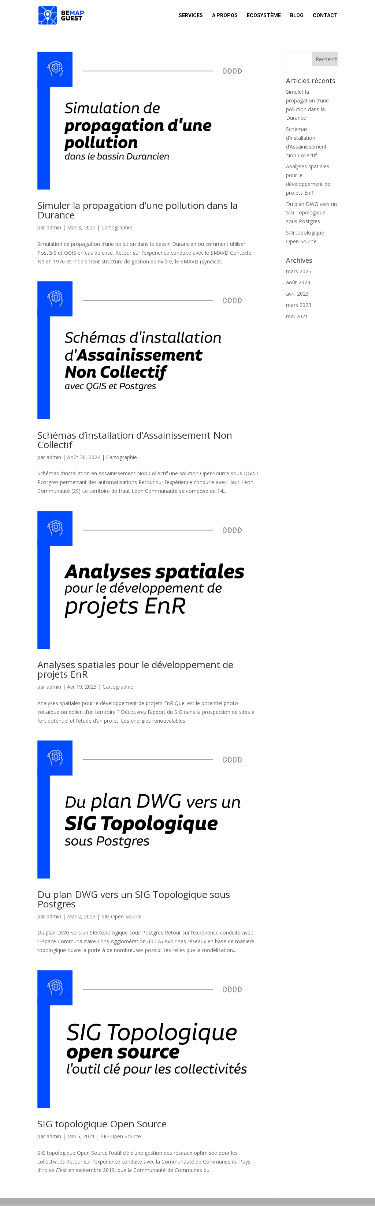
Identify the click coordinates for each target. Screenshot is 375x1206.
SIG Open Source (121, 916)
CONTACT (325, 15)
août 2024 (298, 282)
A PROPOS (225, 15)
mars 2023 (298, 305)
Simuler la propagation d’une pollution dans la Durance (137, 210)
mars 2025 (298, 271)
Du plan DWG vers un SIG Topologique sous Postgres (133, 899)
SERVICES (191, 15)
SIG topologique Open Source (102, 1123)
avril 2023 (297, 293)
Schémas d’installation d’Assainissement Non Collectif (134, 439)
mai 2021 (297, 316)
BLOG (297, 15)
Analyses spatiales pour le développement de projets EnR (135, 669)
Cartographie (116, 227)
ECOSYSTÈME (264, 15)
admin (54, 227)
